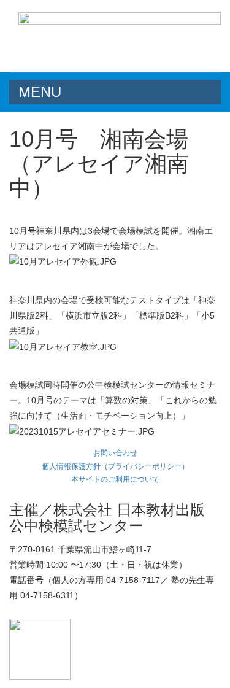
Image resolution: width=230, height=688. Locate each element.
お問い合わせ (115, 453)
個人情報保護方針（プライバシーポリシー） (115, 466)
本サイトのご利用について (115, 479)
